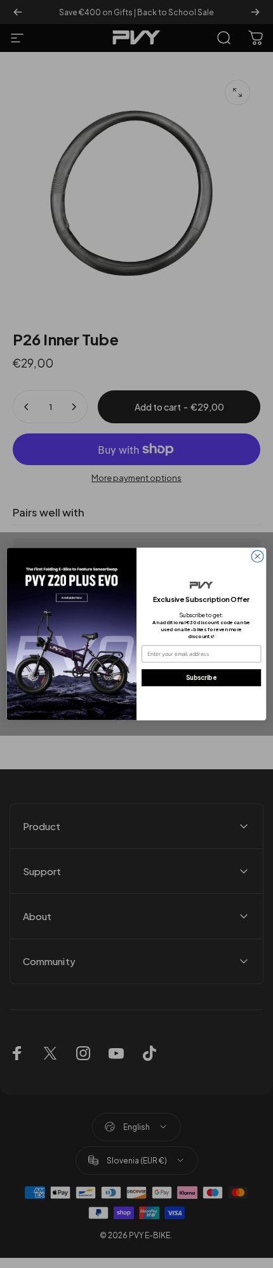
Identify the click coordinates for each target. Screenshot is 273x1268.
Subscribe (201, 677)
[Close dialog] (257, 557)
